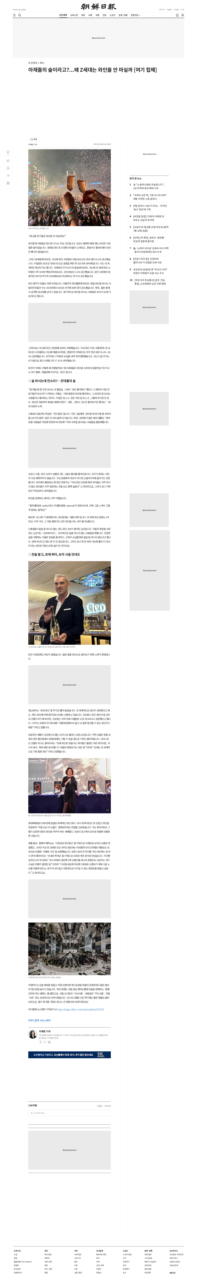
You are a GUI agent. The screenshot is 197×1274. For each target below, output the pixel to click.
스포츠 (125, 1251)
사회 (76, 1251)
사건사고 (77, 1258)
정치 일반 (48, 1254)
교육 (76, 1265)
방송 (150, 1258)
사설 (15, 1254)
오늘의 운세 (174, 1265)
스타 (146, 1258)
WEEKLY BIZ (101, 1254)
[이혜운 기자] (32, 1034)
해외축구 (126, 1269)
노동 (76, 1269)
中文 (182, 10)
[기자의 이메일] (49, 1043)
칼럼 (15, 1258)
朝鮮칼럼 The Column (23, 1262)
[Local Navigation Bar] (14, 15)
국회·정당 (48, 1262)
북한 (46, 1265)
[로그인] (182, 15)
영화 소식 (148, 1262)
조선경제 (32, 62)
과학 (98, 1262)
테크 (98, 1258)
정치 (46, 1251)
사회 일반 (77, 1254)
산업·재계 (100, 1265)
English (169, 10)
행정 (46, 1272)
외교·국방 (48, 1269)
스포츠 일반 (127, 1254)
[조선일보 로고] (98, 6)
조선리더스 (174, 1251)
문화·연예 (148, 1251)
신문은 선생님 (175, 1262)
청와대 (47, 1258)
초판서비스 (174, 1258)
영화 (149, 1272)
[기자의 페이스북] (40, 1043)
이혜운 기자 (32, 144)
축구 (124, 1265)
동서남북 (17, 1269)
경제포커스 (18, 1272)
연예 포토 (148, 1265)
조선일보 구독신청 (176, 1254)
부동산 (98, 1272)
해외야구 (126, 1262)
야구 (124, 1258)
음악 (154, 1262)
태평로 (16, 1265)
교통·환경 (78, 1272)
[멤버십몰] (69, 1054)
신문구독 (161, 10)
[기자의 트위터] (45, 1043)
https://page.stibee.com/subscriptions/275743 (81, 1009)
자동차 (98, 1269)
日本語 (176, 10)
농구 (124, 1272)
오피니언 (17, 1251)
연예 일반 (148, 1254)
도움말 (99, 1106)
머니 (42, 62)
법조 (76, 1262)
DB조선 (172, 1273)
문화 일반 (148, 1269)
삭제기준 (107, 1106)
